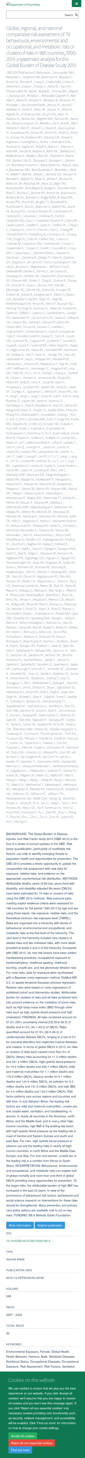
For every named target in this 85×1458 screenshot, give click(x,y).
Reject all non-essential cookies (31, 1443)
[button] (76, 3)
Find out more (20, 1450)
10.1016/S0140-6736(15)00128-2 (28, 1241)
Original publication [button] (49, 1225)
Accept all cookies (22, 1436)
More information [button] (20, 1225)
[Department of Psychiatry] (23, 3)
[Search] (76, 14)
